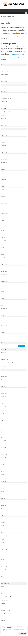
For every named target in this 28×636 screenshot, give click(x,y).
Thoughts (2, 118)
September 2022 (4, 169)
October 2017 (3, 267)
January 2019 (3, 240)
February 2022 (3, 179)
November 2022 (4, 162)
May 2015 (2, 305)
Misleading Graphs (8, 44)
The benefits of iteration (5, 71)
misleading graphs (20, 57)
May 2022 (2, 176)
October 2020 (3, 206)
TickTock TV (3, 620)
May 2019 (2, 227)
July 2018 (2, 244)
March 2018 (3, 254)
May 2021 (2, 189)
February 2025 (3, 372)
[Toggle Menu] (26, 13)
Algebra (2, 586)
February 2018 (3, 257)
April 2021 (2, 193)
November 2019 (4, 213)
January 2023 (3, 155)
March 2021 (3, 196)
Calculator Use (3, 67)
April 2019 (2, 230)
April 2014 (2, 318)
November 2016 (4, 274)
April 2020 (2, 210)
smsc (26, 57)
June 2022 (2, 172)
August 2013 (3, 335)
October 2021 (3, 182)
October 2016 (3, 518)
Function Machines (4, 74)
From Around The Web (9, 36)
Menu (14, 10)
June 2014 (2, 315)
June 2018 (2, 247)
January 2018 (3, 501)
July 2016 (2, 284)
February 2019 (3, 237)
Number (2, 603)
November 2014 (4, 308)
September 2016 (4, 281)
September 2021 (4, 186)
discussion (14, 57)
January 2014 (3, 322)
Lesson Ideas (16, 36)
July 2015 (2, 298)
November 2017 (4, 264)
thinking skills (3, 59)
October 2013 (3, 328)
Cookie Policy (4, 630)
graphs (23, 36)
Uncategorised (3, 125)
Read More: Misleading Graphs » (18, 54)
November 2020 (4, 203)
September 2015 (4, 535)
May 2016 (2, 291)
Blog (1, 94)
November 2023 (4, 152)
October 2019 (3, 216)
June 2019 (2, 223)
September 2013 (4, 332)
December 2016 (4, 271)
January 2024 (3, 389)
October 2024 (3, 138)
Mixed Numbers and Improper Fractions (8, 362)
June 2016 (2, 288)
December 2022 (4, 159)
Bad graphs (5, 23)
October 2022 (3, 406)
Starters (2, 115)
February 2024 (3, 145)
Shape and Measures (4, 111)
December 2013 (4, 325)
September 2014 (4, 552)
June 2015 (2, 301)
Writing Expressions (4, 81)
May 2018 (2, 250)
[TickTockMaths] (14, 6)
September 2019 (4, 220)
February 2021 (3, 199)
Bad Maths (3, 91)
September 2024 (4, 142)
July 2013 (2, 339)
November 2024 (4, 135)
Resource (2, 108)
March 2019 (3, 233)
